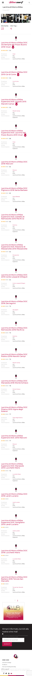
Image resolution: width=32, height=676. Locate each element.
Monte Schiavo (16, 389)
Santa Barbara (16, 196)
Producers (4, 664)
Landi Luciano (16, 502)
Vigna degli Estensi (17, 417)
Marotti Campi (16, 111)
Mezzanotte (16, 255)
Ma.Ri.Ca (15, 225)
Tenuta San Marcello (18, 587)
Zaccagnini (15, 309)
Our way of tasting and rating (9, 666)
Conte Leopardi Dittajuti (19, 283)
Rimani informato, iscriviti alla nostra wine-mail (15, 630)
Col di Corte (16, 81)
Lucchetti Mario (17, 474)
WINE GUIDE (5, 660)
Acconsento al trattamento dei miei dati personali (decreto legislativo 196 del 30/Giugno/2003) (15, 636)
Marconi (15, 170)
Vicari (14, 54)
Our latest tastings (6, 662)
